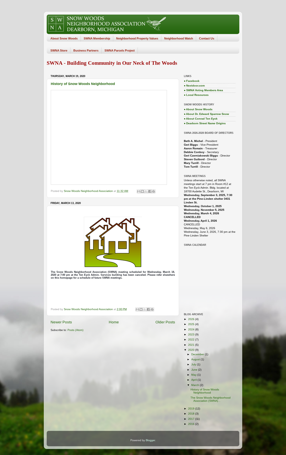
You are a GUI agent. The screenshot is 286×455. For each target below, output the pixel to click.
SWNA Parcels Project (119, 50)
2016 (191, 424)
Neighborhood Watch (178, 38)
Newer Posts (61, 322)
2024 (191, 329)
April (194, 379)
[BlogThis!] (142, 191)
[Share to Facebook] (150, 191)
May (194, 374)
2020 (191, 349)
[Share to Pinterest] (153, 191)
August (196, 359)
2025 (191, 324)
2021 (191, 344)
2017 (191, 418)
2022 (191, 339)
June (194, 369)
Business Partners (85, 50)
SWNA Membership (97, 38)
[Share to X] (146, 191)
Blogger (150, 440)
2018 (191, 413)
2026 (191, 319)
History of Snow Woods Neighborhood (83, 84)
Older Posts (165, 322)
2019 (191, 408)
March (195, 385)
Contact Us (206, 38)
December (198, 354)
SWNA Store (58, 50)
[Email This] (139, 191)
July (194, 364)
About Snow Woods (64, 38)
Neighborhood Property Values (137, 38)
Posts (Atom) (75, 330)
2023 (191, 334)
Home (114, 322)
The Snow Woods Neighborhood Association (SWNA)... (210, 399)
